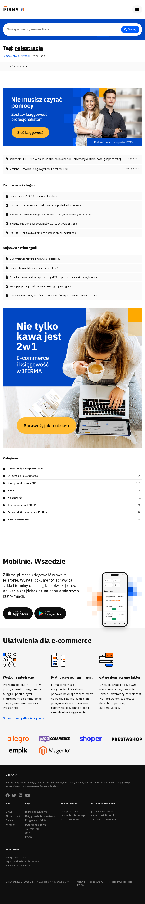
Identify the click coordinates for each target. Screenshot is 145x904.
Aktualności (13, 816)
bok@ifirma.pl (77, 815)
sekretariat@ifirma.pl (27, 861)
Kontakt (10, 824)
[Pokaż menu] (137, 9)
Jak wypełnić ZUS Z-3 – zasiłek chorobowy (34, 196)
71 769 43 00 (23, 865)
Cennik (81, 881)
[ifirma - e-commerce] (18, 750)
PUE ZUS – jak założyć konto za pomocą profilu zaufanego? (43, 233)
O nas (9, 811)
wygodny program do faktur (41, 786)
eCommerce (32, 828)
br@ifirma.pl (107, 815)
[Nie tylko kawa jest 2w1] (72, 377)
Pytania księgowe (35, 824)
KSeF (11, 490)
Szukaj (132, 29)
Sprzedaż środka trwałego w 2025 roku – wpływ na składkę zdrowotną (50, 214)
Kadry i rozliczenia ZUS (22, 483)
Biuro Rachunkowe (36, 811)
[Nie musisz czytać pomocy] (72, 117)
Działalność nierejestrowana (25, 468)
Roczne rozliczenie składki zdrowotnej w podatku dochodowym (46, 205)
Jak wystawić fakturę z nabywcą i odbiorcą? (35, 258)
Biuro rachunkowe (105, 782)
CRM (27, 833)
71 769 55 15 (72, 819)
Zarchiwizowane (18, 519)
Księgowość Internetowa (40, 816)
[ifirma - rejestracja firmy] (54, 739)
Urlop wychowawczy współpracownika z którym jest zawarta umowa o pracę (54, 295)
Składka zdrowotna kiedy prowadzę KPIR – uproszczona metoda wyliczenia (53, 277)
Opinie (9, 820)
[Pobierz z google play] (50, 613)
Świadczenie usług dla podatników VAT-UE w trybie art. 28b (43, 223)
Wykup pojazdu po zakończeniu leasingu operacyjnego (41, 286)
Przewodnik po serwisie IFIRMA (27, 512)
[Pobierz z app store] (18, 613)
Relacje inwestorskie (120, 881)
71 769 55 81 (109, 819)
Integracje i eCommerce (23, 476)
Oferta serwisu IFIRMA (22, 505)
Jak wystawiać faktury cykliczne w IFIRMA (34, 268)
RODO (28, 837)
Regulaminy (96, 881)
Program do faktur (36, 820)
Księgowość (15, 497)
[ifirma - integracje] (18, 739)
